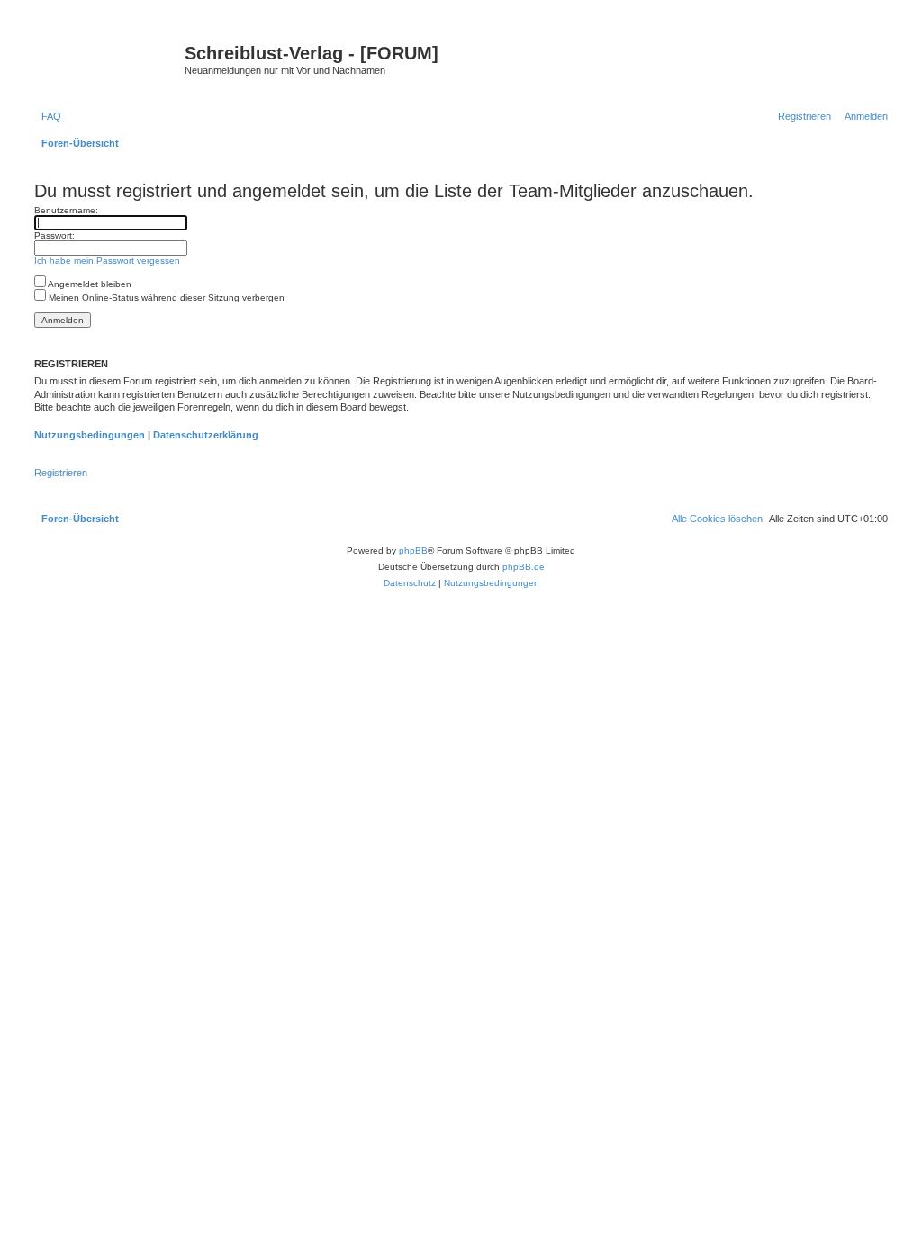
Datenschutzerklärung (205, 434)
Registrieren (60, 472)
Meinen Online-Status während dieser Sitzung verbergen (165, 297)
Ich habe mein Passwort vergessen (107, 261)
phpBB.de (523, 567)
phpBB (413, 550)
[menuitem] (47, 116)
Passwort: (54, 235)
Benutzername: (66, 210)
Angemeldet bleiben (88, 284)
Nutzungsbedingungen (89, 434)
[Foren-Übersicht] (107, 58)
